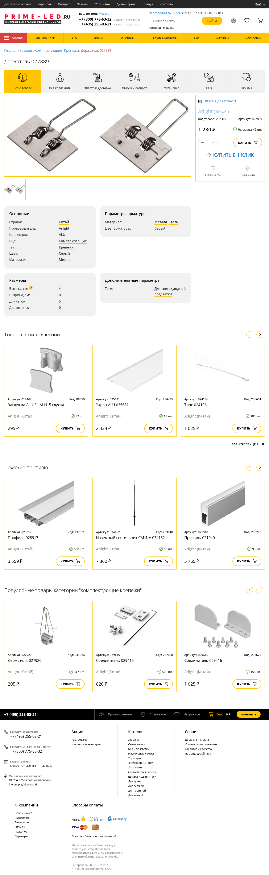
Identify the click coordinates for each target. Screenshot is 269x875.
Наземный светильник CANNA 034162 (130, 537)
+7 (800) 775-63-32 (109, 19)
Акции (77, 731)
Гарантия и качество (198, 749)
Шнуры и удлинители (142, 777)
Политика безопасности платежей (93, 836)
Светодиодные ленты (142, 772)
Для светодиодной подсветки (170, 291)
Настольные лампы (141, 753)
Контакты (167, 4)
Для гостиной (137, 790)
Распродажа (79, 740)
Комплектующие (48, 50)
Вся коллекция (245, 444)
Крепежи (71, 50)
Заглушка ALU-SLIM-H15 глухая (36, 404)
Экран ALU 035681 (112, 404)
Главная (10, 50)
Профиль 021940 (199, 537)
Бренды (147, 4)
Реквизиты (22, 822)
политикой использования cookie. (95, 856)
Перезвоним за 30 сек (165, 13)
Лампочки (135, 767)
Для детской (136, 786)
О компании (26, 805)
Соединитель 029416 (203, 660)
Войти (260, 4)
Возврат (64, 4)
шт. (219, 714)
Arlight (64, 228)
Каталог (17, 38)
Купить (244, 143)
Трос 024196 (195, 404)
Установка (102, 4)
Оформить (248, 714)
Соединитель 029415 (115, 660)
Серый (64, 253)
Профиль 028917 (23, 537)
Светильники (136, 744)
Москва (104, 14)
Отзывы (82, 4)
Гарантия (44, 4)
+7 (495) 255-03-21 (109, 24)
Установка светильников (201, 744)
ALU (62, 234)
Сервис (191, 731)
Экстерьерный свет (140, 763)
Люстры (133, 740)
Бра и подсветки (138, 749)
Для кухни (134, 781)
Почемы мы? (23, 813)
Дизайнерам (126, 4)
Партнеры (21, 836)
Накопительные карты (86, 744)
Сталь (173, 222)
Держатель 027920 (24, 660)
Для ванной (135, 795)
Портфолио (22, 817)
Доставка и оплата (17, 4)
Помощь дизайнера (198, 753)
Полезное (21, 831)
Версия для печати (220, 101)
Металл (65, 259)
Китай (64, 222)
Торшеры (134, 758)
